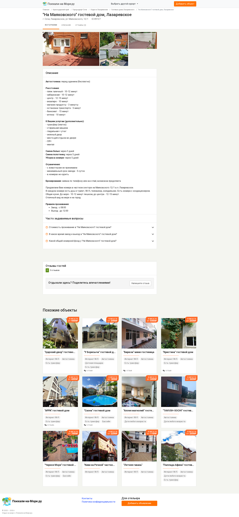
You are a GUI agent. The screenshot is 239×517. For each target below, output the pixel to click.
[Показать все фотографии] (71, 49)
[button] (100, 227)
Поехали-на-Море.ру (60, 4)
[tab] (100, 227)
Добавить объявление (139, 503)
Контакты (87, 498)
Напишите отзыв (140, 283)
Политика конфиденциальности (98, 501)
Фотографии (51, 25)
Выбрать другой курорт (123, 3)
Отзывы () (80, 25)
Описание (66, 25)
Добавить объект (185, 3)
